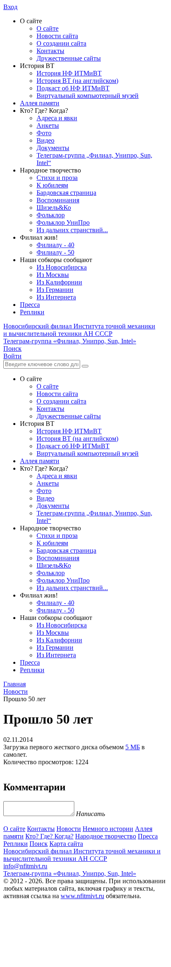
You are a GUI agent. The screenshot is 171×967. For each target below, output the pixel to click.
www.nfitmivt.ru (82, 895)
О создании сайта (61, 43)
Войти (12, 356)
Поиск (38, 843)
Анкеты (48, 125)
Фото (44, 132)
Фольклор (51, 215)
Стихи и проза (57, 177)
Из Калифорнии (59, 282)
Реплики (32, 312)
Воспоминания (58, 200)
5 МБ (132, 747)
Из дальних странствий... (72, 229)
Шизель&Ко (54, 207)
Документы (53, 147)
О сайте (48, 28)
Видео (45, 140)
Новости (68, 828)
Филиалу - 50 (55, 252)
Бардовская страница (66, 192)
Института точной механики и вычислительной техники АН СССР (79, 330)
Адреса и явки (57, 117)
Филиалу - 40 (55, 244)
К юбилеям (52, 185)
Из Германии (55, 289)
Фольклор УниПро (63, 222)
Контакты (50, 50)
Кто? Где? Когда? (49, 836)
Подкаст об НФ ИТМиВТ (73, 88)
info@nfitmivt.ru (25, 866)
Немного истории (108, 828)
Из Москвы (53, 274)
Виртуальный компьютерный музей (88, 95)
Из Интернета (56, 297)
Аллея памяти (39, 103)
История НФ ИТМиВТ (69, 73)
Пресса (30, 304)
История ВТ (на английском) (77, 80)
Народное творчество (105, 836)
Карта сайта (66, 843)
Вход (10, 6)
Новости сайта (57, 35)
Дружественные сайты (69, 58)
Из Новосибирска (62, 267)
